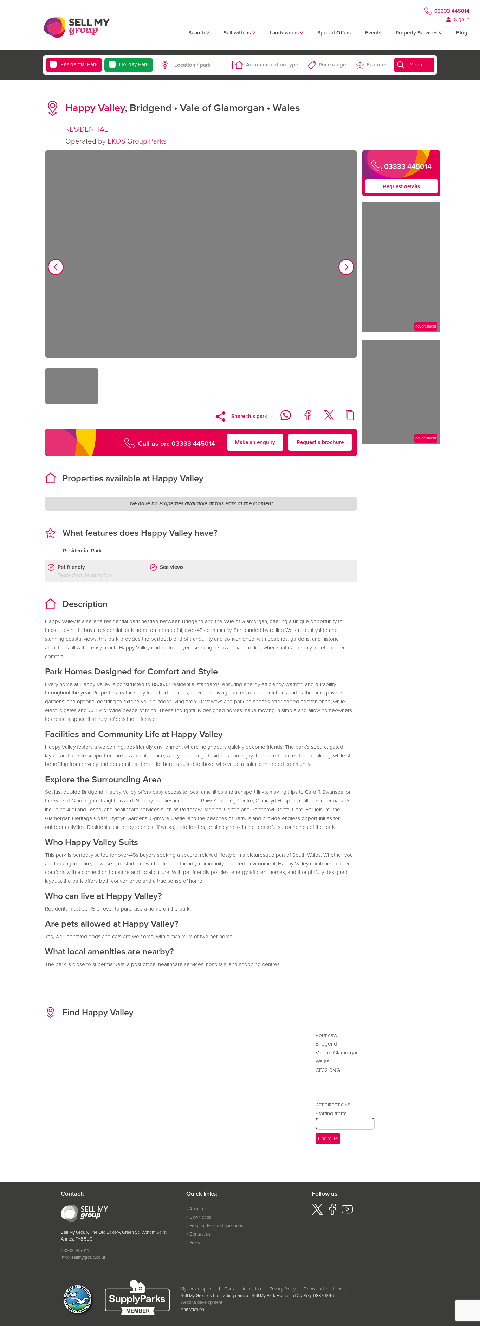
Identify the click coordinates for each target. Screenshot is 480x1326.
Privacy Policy (283, 1289)
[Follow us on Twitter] (317, 1213)
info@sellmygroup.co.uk (83, 1257)
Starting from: (331, 1113)
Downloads (200, 1217)
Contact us (199, 1234)
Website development (201, 1302)
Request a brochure (320, 442)
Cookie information (242, 1289)
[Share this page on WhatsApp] (282, 419)
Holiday (134, 64)
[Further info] (401, 330)
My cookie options (198, 1289)
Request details (401, 186)
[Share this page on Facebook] (303, 419)
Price (332, 65)
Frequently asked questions (216, 1225)
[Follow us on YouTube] (347, 1213)
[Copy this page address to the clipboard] (346, 419)
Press (194, 1242)
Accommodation (272, 65)
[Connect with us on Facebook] (332, 1213)
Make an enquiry (255, 442)
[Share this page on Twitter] (325, 419)
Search (418, 65)
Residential (78, 64)
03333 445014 (451, 11)
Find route (328, 1138)
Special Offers (334, 33)
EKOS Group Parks (137, 141)
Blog (461, 33)
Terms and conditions (324, 1289)
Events (373, 33)
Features (377, 65)
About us (198, 1208)
